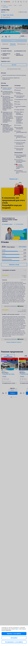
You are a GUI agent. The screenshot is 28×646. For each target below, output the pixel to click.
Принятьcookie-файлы (14, 633)
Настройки (14, 637)
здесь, (17, 628)
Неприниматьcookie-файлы (14, 642)
